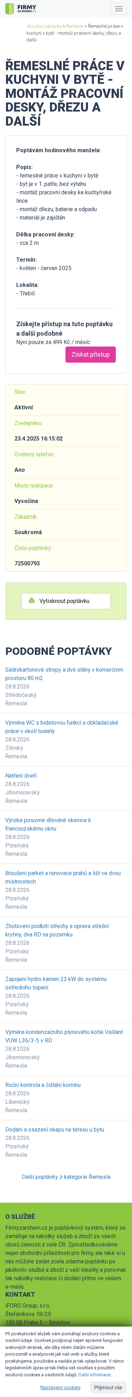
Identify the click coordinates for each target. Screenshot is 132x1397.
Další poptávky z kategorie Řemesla (66, 1177)
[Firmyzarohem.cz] (21, 9)
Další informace (94, 1374)
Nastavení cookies (60, 1387)
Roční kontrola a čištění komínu (43, 1085)
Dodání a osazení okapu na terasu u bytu (54, 1129)
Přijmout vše (108, 1387)
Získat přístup (90, 354)
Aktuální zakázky (44, 26)
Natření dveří (21, 775)
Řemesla (74, 26)
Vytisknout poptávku (63, 601)
